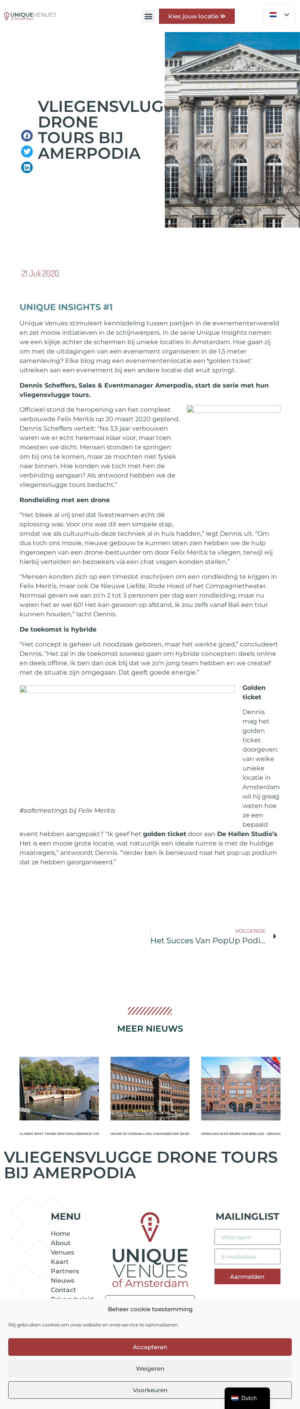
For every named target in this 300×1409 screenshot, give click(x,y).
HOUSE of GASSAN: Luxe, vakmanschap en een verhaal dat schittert (150, 1134)
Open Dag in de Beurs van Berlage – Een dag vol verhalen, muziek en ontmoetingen (240, 1134)
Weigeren (150, 1368)
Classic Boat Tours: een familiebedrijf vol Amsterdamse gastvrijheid (59, 1134)
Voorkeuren (150, 1390)
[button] (148, 16)
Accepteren (150, 1347)
